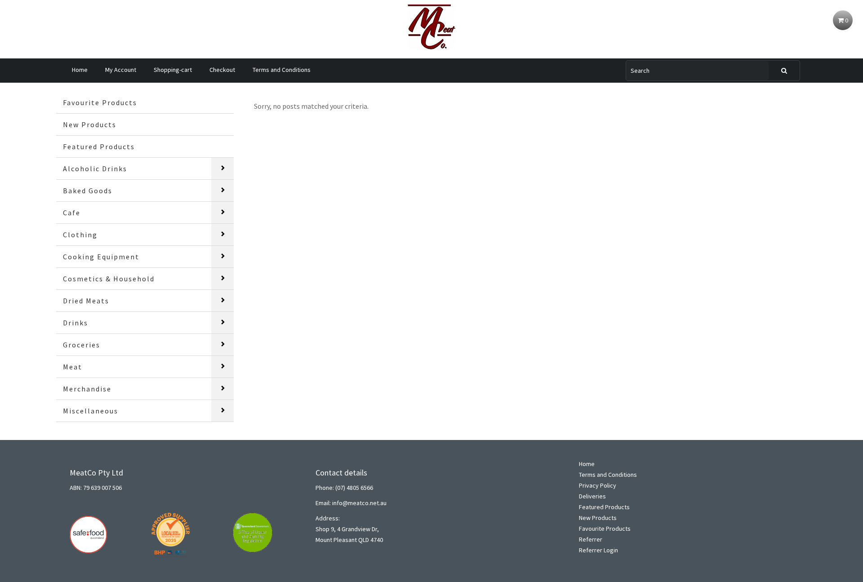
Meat (72, 366)
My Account (120, 70)
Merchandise (87, 388)
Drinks (75, 322)
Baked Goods (87, 190)
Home (80, 70)
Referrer (590, 539)
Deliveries (592, 496)
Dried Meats (86, 300)
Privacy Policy (597, 485)
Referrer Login (598, 550)
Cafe (71, 212)
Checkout (222, 70)
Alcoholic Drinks (95, 168)
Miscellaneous (90, 410)
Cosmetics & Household (109, 278)
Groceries (81, 344)
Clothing (80, 234)
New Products (89, 124)
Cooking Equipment (101, 256)
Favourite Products (100, 102)
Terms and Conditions (282, 70)
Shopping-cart (173, 70)
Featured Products (99, 146)
